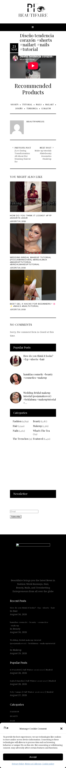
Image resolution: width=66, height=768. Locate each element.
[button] (61, 728)
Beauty (37, 421)
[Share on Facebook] (3, 383)
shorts (14, 105)
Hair (15, 426)
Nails (39, 105)
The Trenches (20, 438)
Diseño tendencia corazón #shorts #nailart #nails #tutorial (37, 42)
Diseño (19, 109)
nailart (49, 105)
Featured (38, 438)
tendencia (32, 109)
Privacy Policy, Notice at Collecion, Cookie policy (33, 764)
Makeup (37, 426)
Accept (33, 757)
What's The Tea (41, 430)
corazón (46, 109)
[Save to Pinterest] (3, 391)
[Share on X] (3, 376)
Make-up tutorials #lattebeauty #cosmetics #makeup (43, 154)
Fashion (17, 421)
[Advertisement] (33, 467)
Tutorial (27, 105)
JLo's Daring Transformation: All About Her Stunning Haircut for (23, 156)
